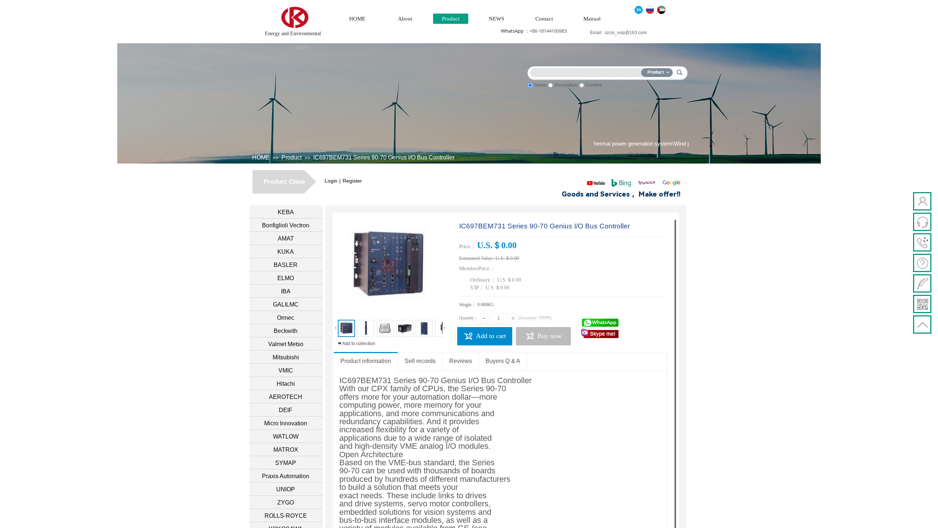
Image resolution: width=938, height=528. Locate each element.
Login (331, 181)
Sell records (420, 361)
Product (450, 19)
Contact (544, 19)
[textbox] (587, 71)
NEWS (496, 19)
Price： (467, 246)
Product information (365, 361)
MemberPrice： (477, 268)
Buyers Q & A (502, 361)
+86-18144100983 (548, 30)
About (405, 19)
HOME (357, 19)
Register (352, 181)
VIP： (477, 287)
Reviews (460, 361)
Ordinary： (483, 280)
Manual (592, 19)
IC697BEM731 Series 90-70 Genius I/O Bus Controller (383, 157)
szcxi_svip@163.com (626, 32)
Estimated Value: (476, 258)
